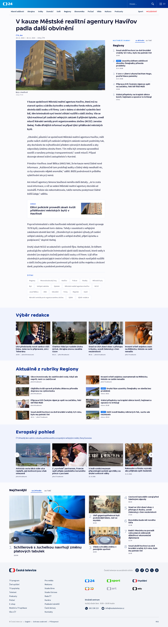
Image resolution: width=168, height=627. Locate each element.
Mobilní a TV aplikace (18, 608)
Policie (74, 280)
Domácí (49, 11)
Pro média (49, 580)
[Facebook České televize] (142, 570)
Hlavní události (17, 11)
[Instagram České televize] (137, 570)
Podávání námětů (52, 604)
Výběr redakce (83, 297)
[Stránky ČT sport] (113, 580)
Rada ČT (48, 596)
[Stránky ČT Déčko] (89, 588)
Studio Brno (50, 588)
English (27, 622)
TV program (14, 580)
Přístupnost (54, 622)
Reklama (48, 584)
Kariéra (48, 600)
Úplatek (57, 286)
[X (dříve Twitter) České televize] (152, 570)
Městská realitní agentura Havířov (77, 286)
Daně (86, 292)
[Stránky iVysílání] (140, 580)
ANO (45, 292)
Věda (99, 11)
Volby (40, 11)
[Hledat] (153, 4)
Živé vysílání (14, 584)
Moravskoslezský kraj (48, 280)
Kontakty (49, 612)
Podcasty (119, 11)
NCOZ (97, 286)
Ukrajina (31, 11)
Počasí (91, 11)
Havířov (64, 280)
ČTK (17, 35)
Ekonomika (79, 11)
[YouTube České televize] (147, 570)
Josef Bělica (33, 292)
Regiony (67, 11)
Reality (84, 280)
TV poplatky (14, 588)
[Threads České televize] (157, 570)
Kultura (108, 11)
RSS (157, 622)
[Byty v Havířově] (60, 65)
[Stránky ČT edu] (137, 588)
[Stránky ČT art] (111, 588)
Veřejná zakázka (43, 286)
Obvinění (55, 292)
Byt (30, 286)
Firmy (66, 292)
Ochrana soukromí (40, 622)
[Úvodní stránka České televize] (23, 570)
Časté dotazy (50, 608)
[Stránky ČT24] (89, 580)
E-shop (12, 604)
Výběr (71, 297)
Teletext (12, 592)
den (21, 35)
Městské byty (98, 280)
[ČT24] (7, 3)
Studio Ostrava (51, 592)
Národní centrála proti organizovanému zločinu (46, 297)
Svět (59, 11)
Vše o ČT (12, 612)
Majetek (76, 292)
